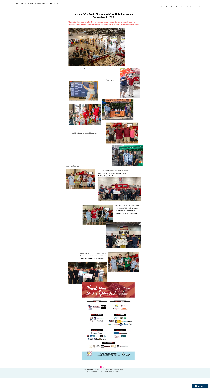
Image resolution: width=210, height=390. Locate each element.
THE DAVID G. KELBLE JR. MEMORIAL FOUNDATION (36, 3)
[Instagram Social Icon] (101, 367)
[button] (167, 7)
